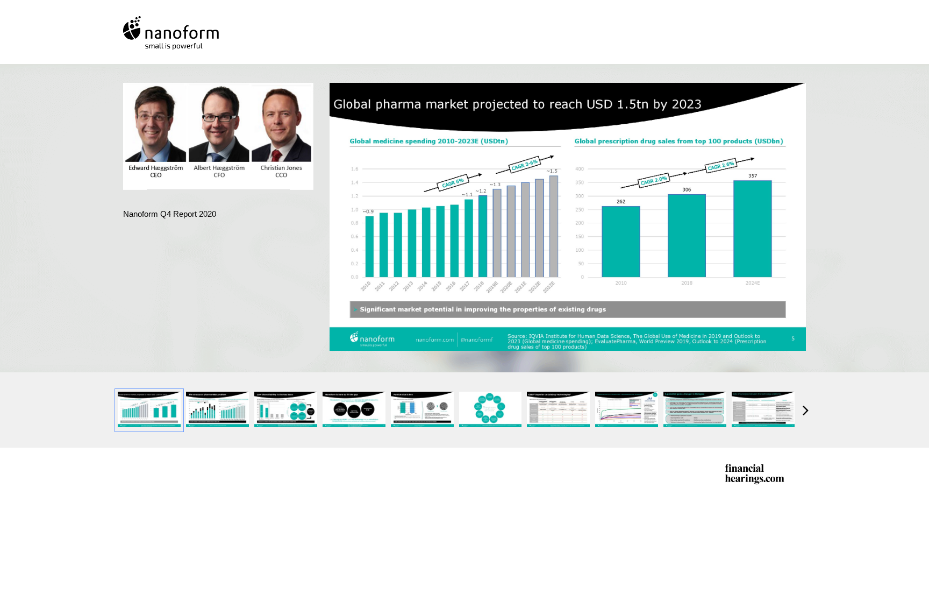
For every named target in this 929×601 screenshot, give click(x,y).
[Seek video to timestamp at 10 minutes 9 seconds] (694, 410)
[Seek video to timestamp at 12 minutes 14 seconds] (763, 410)
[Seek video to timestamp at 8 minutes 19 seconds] (626, 410)
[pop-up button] (281, 174)
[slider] (218, 157)
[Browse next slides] (805, 410)
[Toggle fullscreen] (798, 91)
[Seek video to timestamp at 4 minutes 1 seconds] (422, 410)
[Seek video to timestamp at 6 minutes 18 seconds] (558, 410)
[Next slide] (797, 212)
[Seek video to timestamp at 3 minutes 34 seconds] (354, 410)
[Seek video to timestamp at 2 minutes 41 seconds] (285, 410)
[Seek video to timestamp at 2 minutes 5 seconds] (149, 410)
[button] (220, 138)
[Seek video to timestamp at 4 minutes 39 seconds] (490, 410)
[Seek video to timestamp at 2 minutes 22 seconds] (217, 410)
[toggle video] (265, 174)
